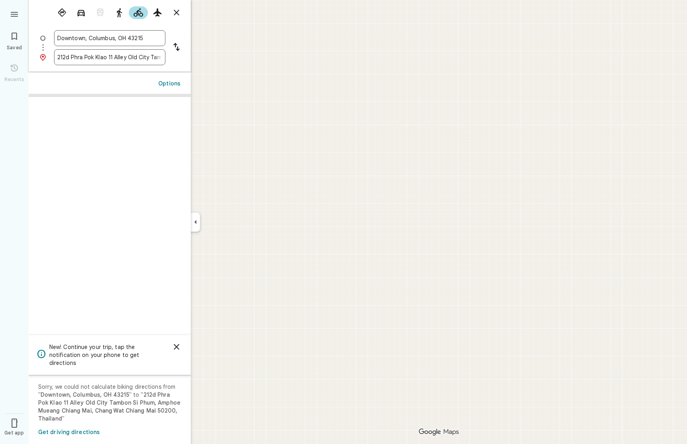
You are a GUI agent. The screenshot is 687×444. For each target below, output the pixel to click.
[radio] (62, 13)
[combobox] (109, 38)
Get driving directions (69, 432)
